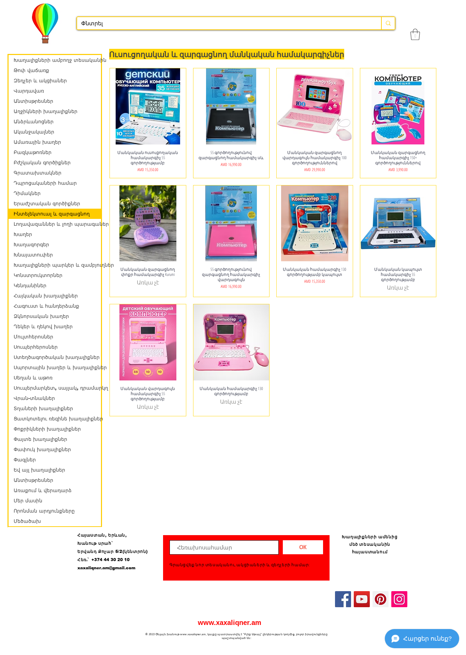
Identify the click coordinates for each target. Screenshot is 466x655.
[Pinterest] (381, 599)
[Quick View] (148, 106)
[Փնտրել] (388, 23)
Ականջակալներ (34, 132)
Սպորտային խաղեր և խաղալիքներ (57, 367)
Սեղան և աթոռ (33, 377)
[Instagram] (399, 599)
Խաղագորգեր (31, 244)
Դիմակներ (27, 193)
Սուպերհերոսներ (36, 347)
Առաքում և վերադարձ (43, 490)
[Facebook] (343, 599)
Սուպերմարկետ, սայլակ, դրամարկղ (57, 388)
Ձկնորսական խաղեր (41, 316)
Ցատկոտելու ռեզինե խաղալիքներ (57, 418)
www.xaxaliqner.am (229, 622)
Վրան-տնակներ (34, 398)
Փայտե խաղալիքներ (40, 439)
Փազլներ (25, 459)
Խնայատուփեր (33, 254)
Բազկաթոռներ (33, 152)
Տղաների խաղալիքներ (43, 408)
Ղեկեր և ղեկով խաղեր (43, 326)
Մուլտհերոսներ (33, 336)
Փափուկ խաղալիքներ (42, 449)
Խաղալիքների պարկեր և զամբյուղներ (57, 265)
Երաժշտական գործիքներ (47, 203)
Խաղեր (23, 234)
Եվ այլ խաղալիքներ (39, 470)
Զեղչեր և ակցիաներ (40, 80)
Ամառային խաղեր (37, 142)
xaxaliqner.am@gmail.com (106, 568)
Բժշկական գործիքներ (42, 162)
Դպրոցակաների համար (45, 183)
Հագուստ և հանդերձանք (46, 306)
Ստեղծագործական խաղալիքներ (57, 357)
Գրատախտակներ (37, 173)
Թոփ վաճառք (31, 70)
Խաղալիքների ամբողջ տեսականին (57, 60)
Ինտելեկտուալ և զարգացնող (52, 214)
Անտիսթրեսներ (33, 101)
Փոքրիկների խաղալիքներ (47, 429)
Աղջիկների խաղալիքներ (45, 111)
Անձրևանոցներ (34, 121)
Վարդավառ (29, 91)
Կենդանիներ (30, 285)
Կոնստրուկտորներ (38, 275)
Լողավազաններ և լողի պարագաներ (57, 224)
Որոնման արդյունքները (44, 511)
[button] (415, 34)
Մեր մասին (28, 500)
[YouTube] (362, 599)
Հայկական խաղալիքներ (46, 295)
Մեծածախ (27, 521)
